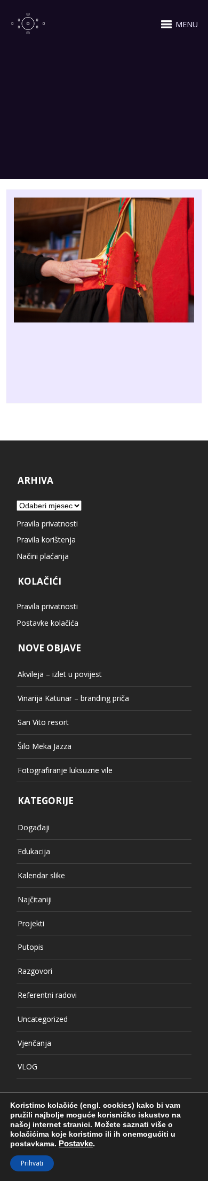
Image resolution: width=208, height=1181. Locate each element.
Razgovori (35, 971)
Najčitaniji (35, 899)
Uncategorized (43, 1019)
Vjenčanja (34, 1043)
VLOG (27, 1066)
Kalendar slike (41, 875)
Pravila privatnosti (47, 523)
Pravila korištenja (46, 539)
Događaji (34, 827)
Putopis (31, 947)
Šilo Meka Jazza (44, 746)
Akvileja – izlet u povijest (60, 674)
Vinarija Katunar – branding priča (73, 698)
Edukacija (34, 851)
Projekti (31, 923)
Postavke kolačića (47, 623)
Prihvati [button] (32, 1163)
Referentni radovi (47, 995)
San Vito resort (43, 722)
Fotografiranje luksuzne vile (65, 770)
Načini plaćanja (43, 556)
